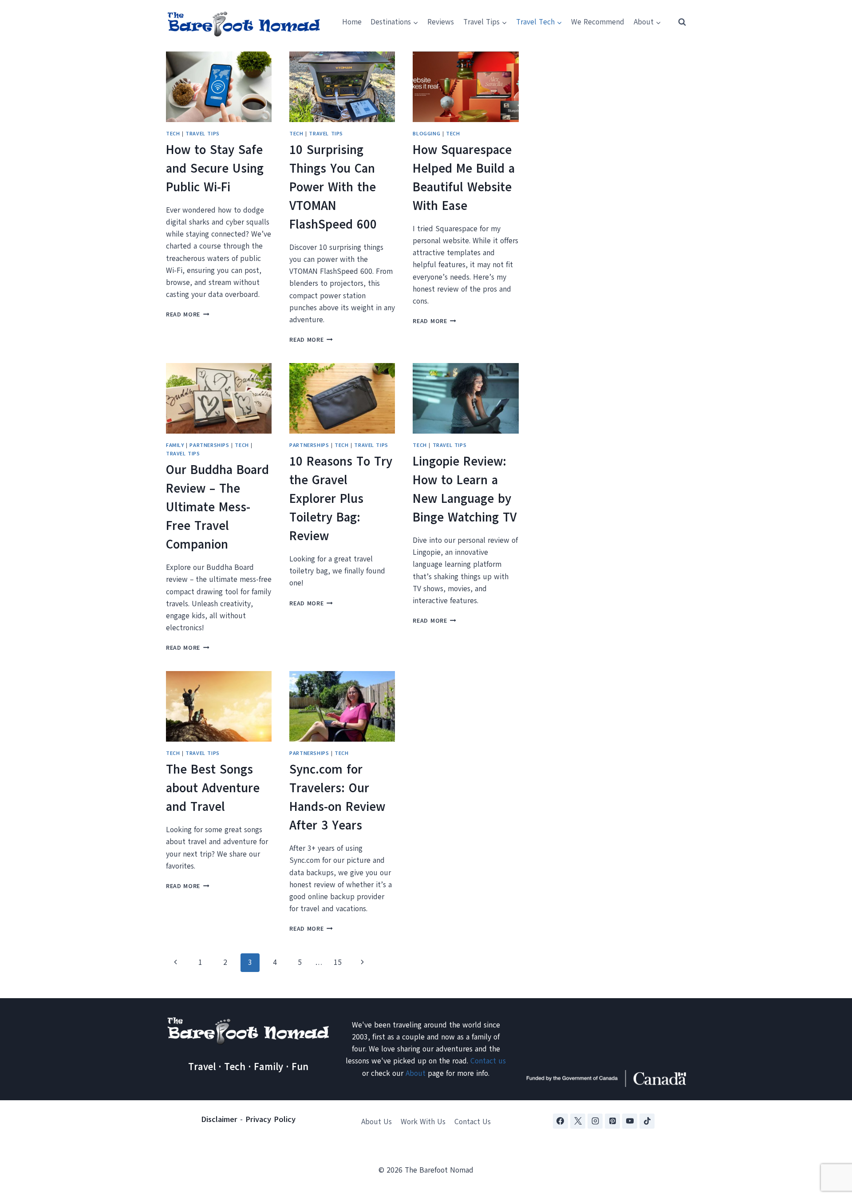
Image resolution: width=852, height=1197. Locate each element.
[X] (577, 1121)
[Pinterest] (612, 1121)
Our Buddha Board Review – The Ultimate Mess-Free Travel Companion (217, 507)
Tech (173, 133)
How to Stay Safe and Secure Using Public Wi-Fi (215, 168)
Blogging (426, 133)
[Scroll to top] (829, 1146)
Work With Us (423, 1122)
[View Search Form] (678, 22)
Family (175, 445)
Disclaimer (219, 1119)
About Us (376, 1122)
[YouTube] (629, 1121)
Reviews (440, 22)
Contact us (488, 1061)
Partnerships (209, 445)
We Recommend (597, 22)
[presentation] (219, 86)
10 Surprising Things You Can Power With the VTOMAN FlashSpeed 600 (333, 187)
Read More (187, 314)
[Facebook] (560, 1121)
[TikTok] (647, 1121)
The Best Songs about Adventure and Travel (213, 788)
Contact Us (472, 1122)
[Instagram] (595, 1121)
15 (338, 962)
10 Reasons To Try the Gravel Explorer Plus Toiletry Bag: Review (340, 499)
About (416, 1073)
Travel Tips (202, 133)
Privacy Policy (270, 1119)
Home (352, 22)
